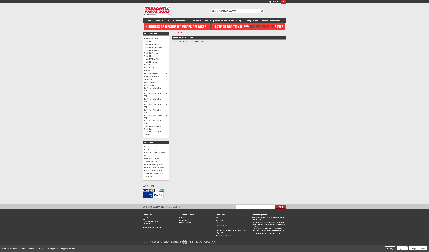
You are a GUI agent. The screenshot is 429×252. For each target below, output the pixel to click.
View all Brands (149, 176)
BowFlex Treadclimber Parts (153, 38)
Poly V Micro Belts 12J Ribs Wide (153, 122)
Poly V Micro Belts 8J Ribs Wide (152, 111)
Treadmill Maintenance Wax (153, 47)
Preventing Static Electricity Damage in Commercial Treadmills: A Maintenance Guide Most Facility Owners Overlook (269, 224)
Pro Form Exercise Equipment (153, 147)
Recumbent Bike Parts (151, 73)
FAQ (168, 21)
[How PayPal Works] (153, 195)
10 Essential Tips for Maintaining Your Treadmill (267, 233)
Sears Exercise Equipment (152, 150)
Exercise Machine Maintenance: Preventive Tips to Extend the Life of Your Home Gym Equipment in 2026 (268, 230)
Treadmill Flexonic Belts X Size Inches (152, 127)
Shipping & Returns (251, 21)
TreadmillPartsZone (150, 162)
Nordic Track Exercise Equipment (154, 153)
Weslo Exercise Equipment (152, 156)
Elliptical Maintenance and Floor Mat (152, 69)
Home (173, 33)
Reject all (402, 248)
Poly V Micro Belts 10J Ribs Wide (153, 116)
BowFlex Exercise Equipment (153, 165)
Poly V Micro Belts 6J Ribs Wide (152, 100)
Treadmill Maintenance (151, 44)
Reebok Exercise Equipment (153, 171)
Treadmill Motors (149, 56)
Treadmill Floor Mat (150, 62)
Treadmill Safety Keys (151, 53)
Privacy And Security (180, 21)
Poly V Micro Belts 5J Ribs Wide (152, 95)
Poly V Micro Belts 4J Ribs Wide (152, 89)
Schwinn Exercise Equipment (153, 174)
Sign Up (277, 2)
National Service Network (271, 21)
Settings (390, 248)
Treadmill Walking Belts (151, 59)
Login (270, 2)
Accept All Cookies (418, 248)
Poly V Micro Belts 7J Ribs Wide (152, 106)
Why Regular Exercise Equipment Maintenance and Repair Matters (268, 218)
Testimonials (196, 21)
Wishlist (181, 217)
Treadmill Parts (149, 41)
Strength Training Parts (151, 82)
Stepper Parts (148, 79)
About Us (148, 21)
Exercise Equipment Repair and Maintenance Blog (223, 21)
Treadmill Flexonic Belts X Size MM (152, 133)
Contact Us (159, 21)
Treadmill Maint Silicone (152, 50)
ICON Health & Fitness (151, 159)
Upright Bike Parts (150, 85)
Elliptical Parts (149, 65)
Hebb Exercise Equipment (185, 33)
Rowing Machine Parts (151, 76)
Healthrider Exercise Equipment (154, 168)
